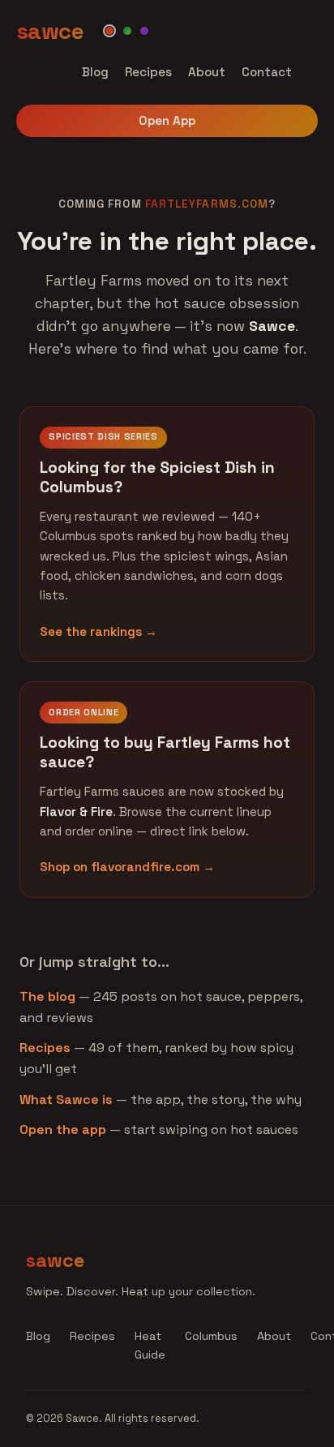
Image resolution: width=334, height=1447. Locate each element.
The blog (47, 996)
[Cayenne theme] (109, 30)
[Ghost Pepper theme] (144, 30)
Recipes (148, 71)
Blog (95, 71)
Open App (167, 120)
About (206, 71)
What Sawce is (66, 1099)
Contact (267, 71)
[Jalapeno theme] (127, 30)
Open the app (62, 1129)
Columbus (211, 1336)
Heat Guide (150, 1345)
